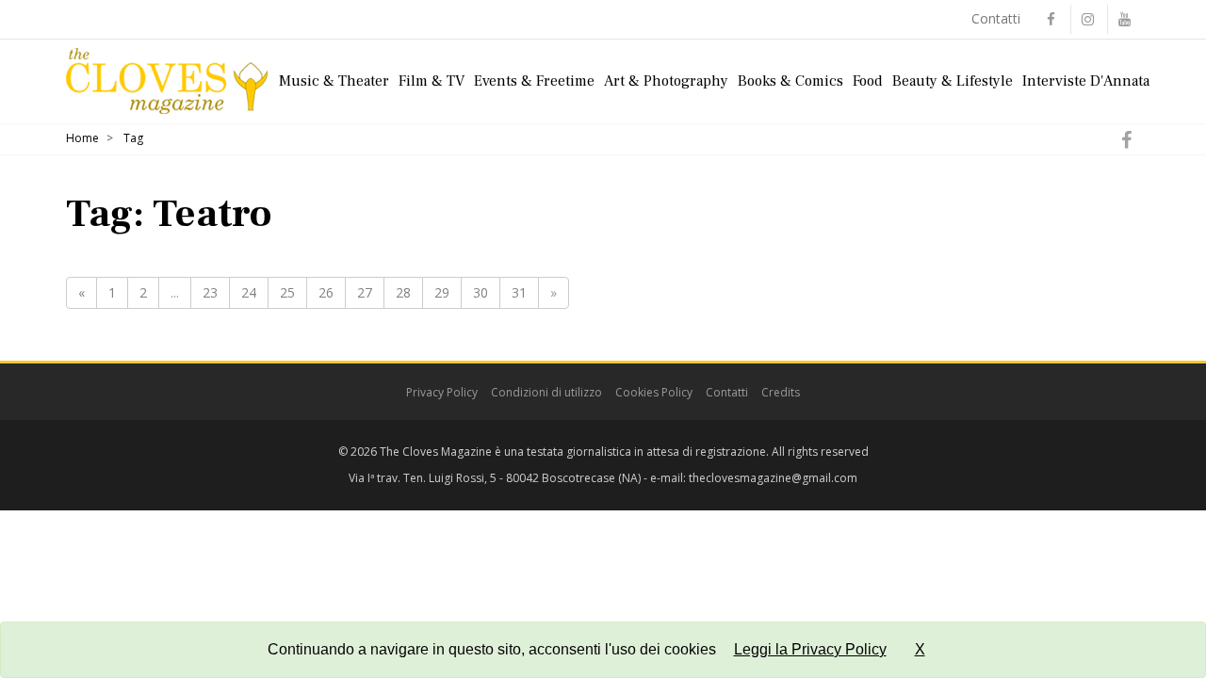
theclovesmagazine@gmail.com (773, 478)
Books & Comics (790, 81)
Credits (780, 392)
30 (480, 292)
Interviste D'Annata (1085, 81)
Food (868, 81)
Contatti (995, 18)
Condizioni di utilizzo (546, 392)
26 (326, 292)
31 (519, 292)
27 (364, 292)
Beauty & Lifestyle (952, 81)
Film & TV (431, 81)
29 (441, 292)
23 (210, 292)
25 (287, 292)
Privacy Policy (442, 392)
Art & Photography (666, 81)
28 (403, 292)
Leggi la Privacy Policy (810, 649)
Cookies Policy (654, 392)
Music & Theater (334, 81)
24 (248, 292)
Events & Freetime (534, 81)
